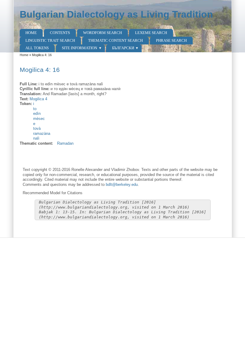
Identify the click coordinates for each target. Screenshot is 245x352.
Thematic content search (115, 40)
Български (123, 48)
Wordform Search (102, 32)
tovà (37, 128)
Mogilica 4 (38, 99)
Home (31, 32)
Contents (60, 32)
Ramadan (65, 143)
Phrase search (171, 40)
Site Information (79, 48)
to (34, 108)
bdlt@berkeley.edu (122, 184)
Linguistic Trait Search (50, 40)
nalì (36, 138)
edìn (37, 113)
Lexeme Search (151, 32)
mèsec (39, 118)
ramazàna (41, 133)
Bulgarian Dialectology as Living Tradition (116, 14)
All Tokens (37, 48)
